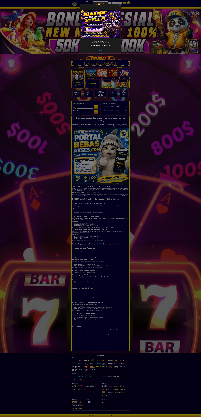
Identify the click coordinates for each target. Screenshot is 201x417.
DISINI (106, 41)
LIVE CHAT (100, 50)
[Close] (120, 5)
